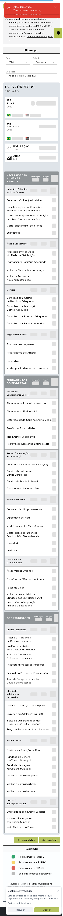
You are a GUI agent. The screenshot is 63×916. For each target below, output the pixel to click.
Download (51, 840)
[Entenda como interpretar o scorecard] (58, 33)
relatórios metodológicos (40, 36)
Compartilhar (27, 840)
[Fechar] (58, 891)
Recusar (20, 909)
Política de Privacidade (19, 903)
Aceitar (46, 909)
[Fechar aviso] (57, 18)
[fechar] (55, 7)
